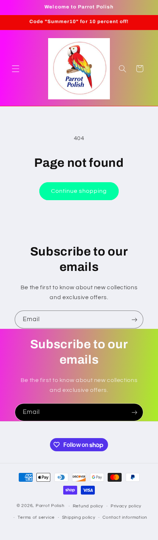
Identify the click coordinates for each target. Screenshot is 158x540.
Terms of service (36, 517)
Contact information (125, 517)
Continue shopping (79, 191)
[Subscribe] (134, 319)
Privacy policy (126, 506)
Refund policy (88, 506)
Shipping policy (79, 517)
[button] (15, 68)
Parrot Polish (50, 506)
